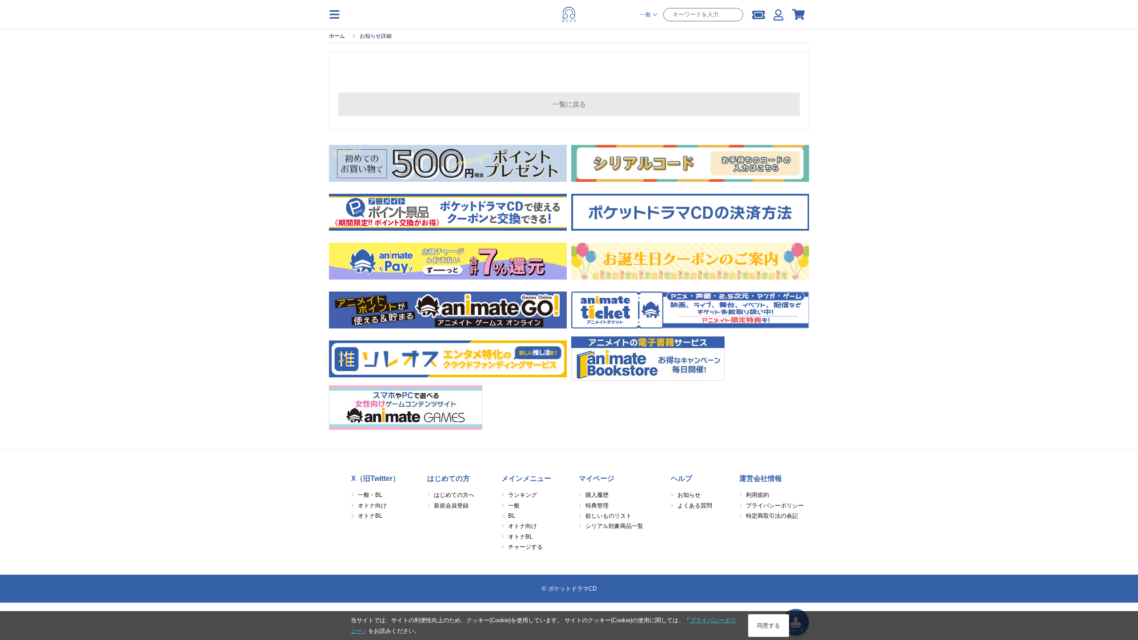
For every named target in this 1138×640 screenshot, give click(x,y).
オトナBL (370, 515)
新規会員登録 (451, 505)
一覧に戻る (569, 104)
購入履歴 (597, 495)
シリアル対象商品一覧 (614, 526)
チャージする (525, 547)
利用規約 (757, 495)
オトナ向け (372, 505)
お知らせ (689, 495)
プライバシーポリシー (775, 505)
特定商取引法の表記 (772, 515)
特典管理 (597, 505)
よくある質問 (694, 505)
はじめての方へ (454, 495)
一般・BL (370, 495)
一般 (514, 505)
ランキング (522, 495)
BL (511, 515)
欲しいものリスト (608, 515)
